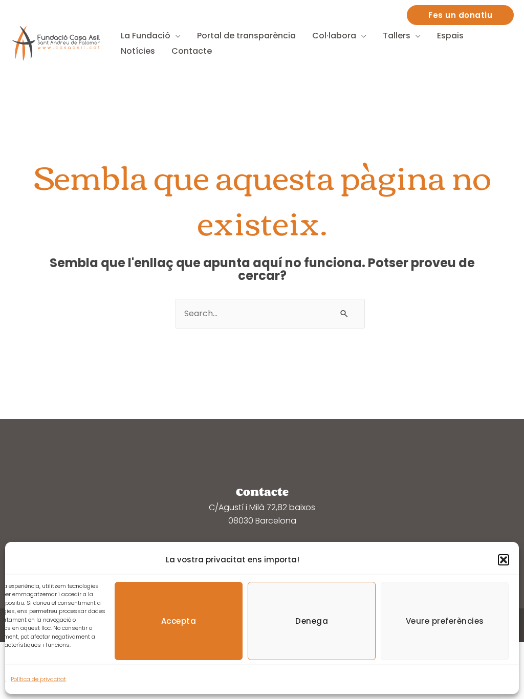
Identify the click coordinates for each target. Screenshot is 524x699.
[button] (503, 560)
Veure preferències (445, 621)
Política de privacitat (38, 679)
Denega (311, 621)
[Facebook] (392, 12)
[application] (175, 35)
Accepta (178, 621)
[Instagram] (371, 12)
